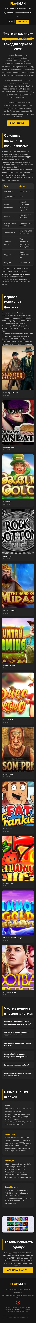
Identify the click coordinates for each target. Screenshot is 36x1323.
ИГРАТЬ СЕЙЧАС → (18, 123)
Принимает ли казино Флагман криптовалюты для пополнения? (17, 1022)
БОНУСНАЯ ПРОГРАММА (24, 13)
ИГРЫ (29, 9)
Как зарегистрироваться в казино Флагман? (17, 1044)
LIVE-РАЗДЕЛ (9, 9)
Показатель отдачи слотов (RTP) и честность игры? (17, 1074)
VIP (17, 9)
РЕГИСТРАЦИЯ (22, 21)
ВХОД (11, 21)
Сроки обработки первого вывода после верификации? (16, 1055)
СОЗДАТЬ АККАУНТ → (18, 1270)
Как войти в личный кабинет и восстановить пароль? (16, 1033)
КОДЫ (18, 16)
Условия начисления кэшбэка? (16, 1065)
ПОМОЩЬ (22, 9)
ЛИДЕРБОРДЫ (8, 13)
